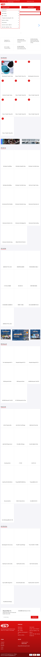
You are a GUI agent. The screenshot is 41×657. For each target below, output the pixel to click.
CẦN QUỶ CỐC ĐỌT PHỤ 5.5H (20, 242)
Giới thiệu (2, 643)
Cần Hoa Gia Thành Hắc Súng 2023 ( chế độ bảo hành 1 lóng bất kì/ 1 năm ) (7, 242)
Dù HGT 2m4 (34, 463)
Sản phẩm (2, 645)
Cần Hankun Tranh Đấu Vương (20, 185)
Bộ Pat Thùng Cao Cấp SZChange (7, 425)
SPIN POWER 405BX (33, 285)
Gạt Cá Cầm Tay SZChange (20, 425)
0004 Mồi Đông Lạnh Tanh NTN (33, 381)
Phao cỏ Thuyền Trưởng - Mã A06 (7, 114)
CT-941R (20, 463)
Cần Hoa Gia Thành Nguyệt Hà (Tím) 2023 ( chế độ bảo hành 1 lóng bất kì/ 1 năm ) (20, 223)
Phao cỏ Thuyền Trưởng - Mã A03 (21, 95)
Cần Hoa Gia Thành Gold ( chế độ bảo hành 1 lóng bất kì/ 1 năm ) (34, 204)
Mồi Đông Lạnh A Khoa (20, 381)
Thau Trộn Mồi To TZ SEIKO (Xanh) (33, 544)
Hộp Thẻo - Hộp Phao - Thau (7, 27)
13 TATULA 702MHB (7, 285)
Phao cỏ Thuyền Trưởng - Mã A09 (7, 133)
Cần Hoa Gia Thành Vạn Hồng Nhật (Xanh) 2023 (34, 223)
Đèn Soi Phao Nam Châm (20, 582)
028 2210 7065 (31, 1)
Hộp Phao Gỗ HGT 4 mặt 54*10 (33, 582)
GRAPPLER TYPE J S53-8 (7, 266)
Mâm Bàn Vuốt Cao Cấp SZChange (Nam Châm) (34, 425)
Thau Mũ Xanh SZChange (7, 601)
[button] (39, 25)
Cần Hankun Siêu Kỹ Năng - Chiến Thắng (7, 185)
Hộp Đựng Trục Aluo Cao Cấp (7, 563)
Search (38, 9)
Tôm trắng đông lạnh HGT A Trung (7, 362)
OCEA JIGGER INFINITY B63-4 (34, 304)
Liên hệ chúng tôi (31, 7)
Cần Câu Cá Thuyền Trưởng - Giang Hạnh (7, 95)
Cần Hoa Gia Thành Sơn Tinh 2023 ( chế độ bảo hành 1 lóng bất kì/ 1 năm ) (7, 223)
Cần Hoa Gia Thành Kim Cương (20, 204)
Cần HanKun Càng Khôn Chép (20, 166)
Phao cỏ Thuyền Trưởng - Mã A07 (21, 114)
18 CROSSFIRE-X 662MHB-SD (7, 304)
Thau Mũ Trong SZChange (20, 544)
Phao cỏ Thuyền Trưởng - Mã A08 (34, 114)
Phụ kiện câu (32, 635)
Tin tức (2, 647)
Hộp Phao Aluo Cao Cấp (21, 563)
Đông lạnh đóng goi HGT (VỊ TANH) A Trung (20, 362)
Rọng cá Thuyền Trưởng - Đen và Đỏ (20, 76)
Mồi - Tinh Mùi (4, 15)
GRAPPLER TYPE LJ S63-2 (7, 323)
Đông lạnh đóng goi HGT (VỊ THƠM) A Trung (33, 362)
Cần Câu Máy (4, 13)
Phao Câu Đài (4, 22)
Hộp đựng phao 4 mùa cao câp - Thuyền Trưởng (33, 76)
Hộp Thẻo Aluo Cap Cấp (34, 563)
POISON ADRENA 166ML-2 (33, 266)
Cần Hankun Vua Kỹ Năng (7, 166)
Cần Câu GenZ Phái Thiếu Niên (7, 204)
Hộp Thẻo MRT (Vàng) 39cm (7, 582)
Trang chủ (2, 642)
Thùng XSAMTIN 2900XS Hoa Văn (21, 482)
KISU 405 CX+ (20, 285)
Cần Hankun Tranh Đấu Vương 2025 (34, 166)
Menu (5, 13)
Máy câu (31, 632)
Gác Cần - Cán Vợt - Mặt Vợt (7, 24)
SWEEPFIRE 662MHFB (20, 266)
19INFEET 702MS (20, 304)
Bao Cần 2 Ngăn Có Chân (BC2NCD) (34, 444)
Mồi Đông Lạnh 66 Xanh (7, 381)
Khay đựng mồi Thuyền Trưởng (7, 76)
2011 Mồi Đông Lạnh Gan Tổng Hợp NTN (20, 400)
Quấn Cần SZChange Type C (7, 444)
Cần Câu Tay (4, 11)
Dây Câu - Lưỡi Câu (5, 20)
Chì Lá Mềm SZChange (20, 444)
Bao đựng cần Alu (7, 463)
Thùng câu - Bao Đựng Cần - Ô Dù (23, 633)
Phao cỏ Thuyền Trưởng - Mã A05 (34, 95)
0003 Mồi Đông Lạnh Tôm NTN (7, 400)
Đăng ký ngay (34, 617)
